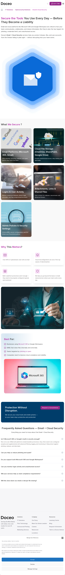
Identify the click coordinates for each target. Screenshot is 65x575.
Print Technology (22, 523)
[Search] (47, 4)
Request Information (55, 526)
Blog (50, 523)
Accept (32, 559)
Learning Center (54, 520)
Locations (35, 533)
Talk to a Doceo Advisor (56, 530)
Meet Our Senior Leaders (39, 523)
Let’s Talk (56, 4)
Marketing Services (23, 530)
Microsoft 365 (23, 344)
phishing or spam (25, 351)
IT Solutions (9, 10)
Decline (32, 564)
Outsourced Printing (23, 526)
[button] (62, 538)
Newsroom (35, 530)
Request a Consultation (50, 408)
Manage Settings (32, 569)
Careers (34, 526)
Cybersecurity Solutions (22, 10)
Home (3, 10)
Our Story (35, 520)
